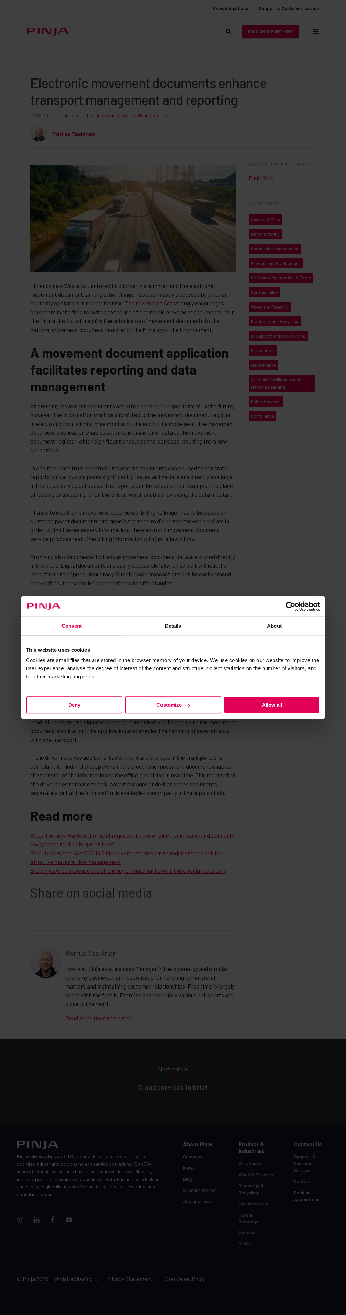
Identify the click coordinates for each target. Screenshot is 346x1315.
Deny (74, 705)
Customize (169, 705)
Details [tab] (173, 626)
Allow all (272, 705)
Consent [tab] (71, 626)
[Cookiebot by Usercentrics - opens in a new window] (290, 606)
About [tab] (274, 626)
